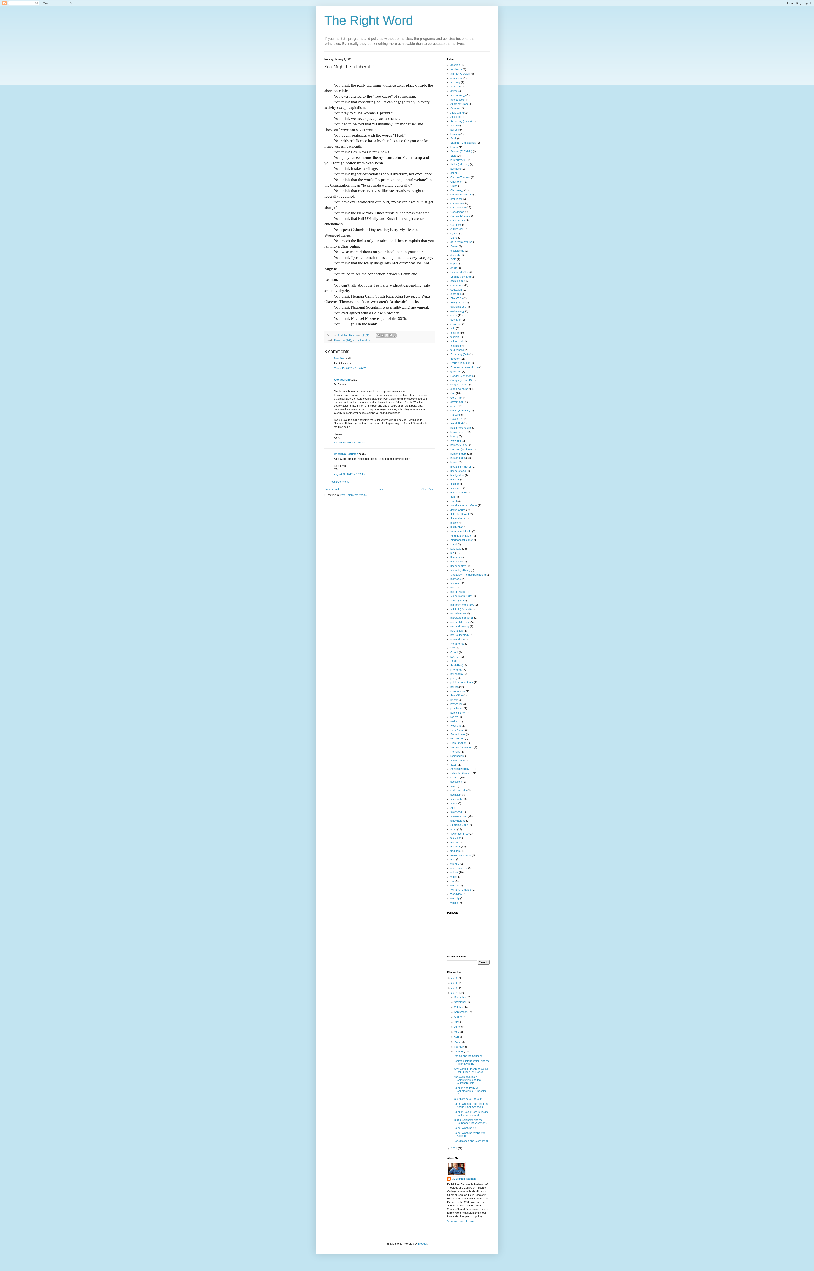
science (454, 777)
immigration (457, 475)
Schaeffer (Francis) (461, 773)
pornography (457, 691)
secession (456, 781)
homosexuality (458, 445)
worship (455, 898)
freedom (455, 358)
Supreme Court (459, 825)
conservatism (458, 207)
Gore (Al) (455, 397)
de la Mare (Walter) (461, 242)
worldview (456, 894)
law (452, 553)
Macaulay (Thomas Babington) (468, 574)
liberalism (365, 340)
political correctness (461, 682)
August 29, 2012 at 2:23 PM (349, 474)
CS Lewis (455, 224)
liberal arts (456, 557)
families (454, 332)
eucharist (455, 319)
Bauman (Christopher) (463, 142)
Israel (453, 501)
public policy (457, 712)
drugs (453, 268)
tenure (454, 842)
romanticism (457, 756)
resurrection (457, 738)
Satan (453, 764)
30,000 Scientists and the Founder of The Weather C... (471, 1121)
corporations (457, 220)
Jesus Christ (457, 509)
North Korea (457, 643)
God (452, 393)
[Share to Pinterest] (394, 335)
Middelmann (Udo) (461, 596)
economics (456, 285)
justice (454, 522)
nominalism (457, 639)
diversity (455, 255)
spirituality (456, 799)
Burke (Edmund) (459, 164)
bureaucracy (457, 160)
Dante (453, 237)
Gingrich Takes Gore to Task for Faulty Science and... (471, 1113)
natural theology (459, 635)
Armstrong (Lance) (461, 121)
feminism (455, 345)
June (457, 1026)
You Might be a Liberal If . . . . (470, 1099)
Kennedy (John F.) (460, 531)
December (460, 997)
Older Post (427, 489)
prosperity (456, 704)
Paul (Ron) (456, 665)
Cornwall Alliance (460, 216)
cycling (454, 233)
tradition (455, 851)
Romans (455, 751)
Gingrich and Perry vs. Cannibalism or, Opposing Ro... (470, 1091)
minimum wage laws (462, 604)
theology (455, 846)
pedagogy (456, 669)
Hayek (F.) (456, 419)
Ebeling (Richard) (460, 276)
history (454, 436)
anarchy (455, 86)
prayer (454, 699)
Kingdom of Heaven (461, 540)
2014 (454, 983)
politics (454, 686)
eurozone (455, 324)
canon (454, 173)
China (453, 185)
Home (380, 489)
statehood (456, 812)
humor (356, 340)
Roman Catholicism (461, 747)
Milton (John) (458, 600)
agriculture (456, 78)
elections (455, 293)
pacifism (455, 656)
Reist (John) (457, 730)
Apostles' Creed (459, 103)
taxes (453, 829)
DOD (453, 259)
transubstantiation (460, 855)
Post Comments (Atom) (353, 495)
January (459, 1051)
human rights (458, 458)
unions (454, 872)
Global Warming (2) (465, 1128)
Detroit (454, 246)
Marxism (455, 583)
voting (453, 876)
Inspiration (456, 488)
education (456, 289)
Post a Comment (339, 481)
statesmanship (458, 816)
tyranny (454, 864)
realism (454, 721)
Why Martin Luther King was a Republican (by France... (471, 1070)
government (457, 401)
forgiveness (457, 350)
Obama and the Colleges (468, 1056)
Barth (453, 138)
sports (453, 803)
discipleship (457, 250)
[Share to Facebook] (390, 335)
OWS (453, 648)
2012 (454, 992)
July (456, 1021)
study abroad (458, 820)
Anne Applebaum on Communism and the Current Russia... (467, 1080)
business (455, 168)
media (454, 587)
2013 (454, 987)
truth (453, 859)
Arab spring (457, 112)
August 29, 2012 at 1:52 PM (349, 442)
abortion (455, 65)
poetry (454, 678)
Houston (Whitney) (461, 449)
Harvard (455, 414)
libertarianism (458, 566)
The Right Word (368, 20)
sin (452, 786)
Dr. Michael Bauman (346, 454)
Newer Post (332, 489)
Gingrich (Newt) (459, 384)
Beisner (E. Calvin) (461, 151)
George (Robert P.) (461, 380)
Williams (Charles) (461, 889)
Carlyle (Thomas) (460, 177)
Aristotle (455, 116)
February (459, 1046)
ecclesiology (457, 281)
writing (454, 902)
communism (457, 203)
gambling (455, 371)
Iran (452, 496)
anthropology (458, 95)
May (457, 1031)
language (455, 548)
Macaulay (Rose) (460, 570)
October (459, 1007)
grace (453, 406)
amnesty (455, 82)
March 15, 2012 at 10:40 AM (350, 368)
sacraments (457, 760)
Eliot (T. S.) (456, 298)
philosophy (456, 674)
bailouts (455, 129)
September (460, 1012)
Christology (457, 190)
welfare (454, 885)
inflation (455, 479)
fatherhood (456, 341)
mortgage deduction (462, 617)
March (458, 1041)
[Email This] (378, 335)
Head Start (456, 423)
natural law (456, 630)
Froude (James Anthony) (464, 367)
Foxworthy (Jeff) (342, 340)
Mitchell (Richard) (460, 609)
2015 (454, 977)
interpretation (458, 492)
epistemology (458, 306)
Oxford (454, 652)
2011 (454, 1148)
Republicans (457, 734)
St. (451, 807)
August (458, 1017)
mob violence (458, 613)
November (460, 1002)
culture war (456, 229)
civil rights (456, 199)
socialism (455, 794)
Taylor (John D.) (459, 833)
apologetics (457, 99)
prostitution (456, 708)
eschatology (457, 311)
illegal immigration (461, 466)
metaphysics (457, 591)
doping (454, 263)
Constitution (457, 211)
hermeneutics (458, 432)
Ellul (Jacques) (459, 302)
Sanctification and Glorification (471, 1140)
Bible (453, 155)
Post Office (456, 695)
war (452, 881)
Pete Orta (339, 358)
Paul (453, 660)
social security (458, 790)
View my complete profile (461, 1221)
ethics (453, 315)
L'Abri (453, 544)
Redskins (455, 725)
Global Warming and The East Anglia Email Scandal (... (471, 1105)
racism (454, 717)
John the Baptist (459, 514)
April (457, 1036)
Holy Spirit (456, 440)
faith (452, 328)
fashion (454, 337)
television (455, 837)
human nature (458, 453)
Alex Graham (342, 379)
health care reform (460, 427)
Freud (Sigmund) (460, 362)
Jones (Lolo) (457, 518)
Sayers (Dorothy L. (461, 768)
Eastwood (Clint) (460, 272)
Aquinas (455, 108)
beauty (454, 147)
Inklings (454, 483)
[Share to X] (386, 335)
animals (455, 91)
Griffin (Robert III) (460, 410)
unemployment (459, 868)
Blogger (422, 1243)
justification (456, 527)
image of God (458, 470)
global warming (459, 389)
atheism (455, 125)
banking (455, 134)
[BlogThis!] (382, 335)
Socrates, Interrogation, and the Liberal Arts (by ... (472, 1062)
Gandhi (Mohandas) (462, 376)
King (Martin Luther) (461, 535)
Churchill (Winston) (461, 194)
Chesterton (456, 181)
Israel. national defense (463, 505)
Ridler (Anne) (458, 743)
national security (459, 626)
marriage (455, 578)
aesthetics (456, 69)
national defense (460, 622)
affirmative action (460, 73)
